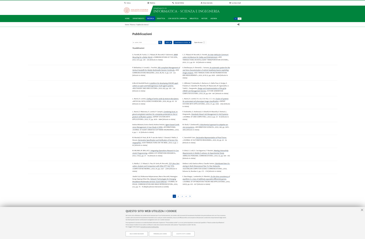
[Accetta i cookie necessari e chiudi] (362, 209)
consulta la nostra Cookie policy (149, 227)
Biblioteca (194, 18)
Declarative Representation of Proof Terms (211, 137)
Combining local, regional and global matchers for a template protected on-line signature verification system (155, 114)
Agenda (214, 18)
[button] (238, 24)
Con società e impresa (177, 18)
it (235, 19)
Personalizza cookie (160, 234)
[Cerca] (160, 42)
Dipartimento (138, 18)
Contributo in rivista (180, 42)
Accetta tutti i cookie (183, 234)
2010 (167, 42)
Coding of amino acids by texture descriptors (162, 99)
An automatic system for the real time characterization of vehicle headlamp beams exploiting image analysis (206, 70)
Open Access (198, 42)
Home (127, 18)
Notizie (204, 18)
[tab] (236, 18)
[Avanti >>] (190, 196)
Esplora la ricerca (142, 24)
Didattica (161, 18)
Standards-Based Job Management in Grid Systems (209, 114)
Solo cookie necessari (137, 234)
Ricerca (150, 18)
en (239, 19)
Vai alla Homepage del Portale (136, 10)
